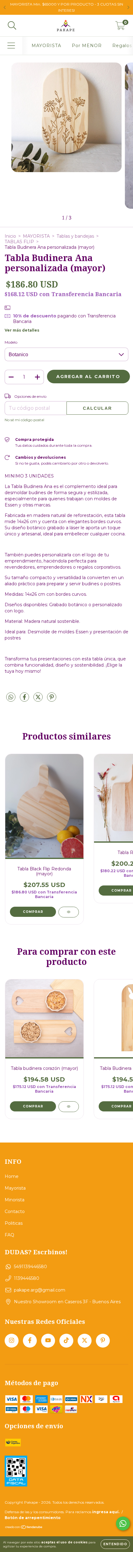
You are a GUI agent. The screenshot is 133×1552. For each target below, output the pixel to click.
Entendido (115, 1544)
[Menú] (11, 46)
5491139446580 (30, 1266)
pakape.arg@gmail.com (39, 1290)
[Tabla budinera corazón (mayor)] (68, 1106)
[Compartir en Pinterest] (51, 699)
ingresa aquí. (105, 1512)
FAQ (9, 1235)
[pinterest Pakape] (103, 1341)
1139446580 (26, 1278)
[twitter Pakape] (85, 1341)
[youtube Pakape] (48, 1341)
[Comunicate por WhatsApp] (123, 1523)
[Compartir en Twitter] (38, 699)
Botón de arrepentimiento (33, 1517)
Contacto (15, 1211)
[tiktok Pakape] (66, 1341)
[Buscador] (12, 26)
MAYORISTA (46, 45)
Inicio (10, 236)
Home (12, 1176)
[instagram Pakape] (12, 1341)
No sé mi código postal (24, 419)
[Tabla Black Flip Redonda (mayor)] (68, 912)
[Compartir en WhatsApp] (10, 697)
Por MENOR (87, 45)
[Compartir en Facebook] (25, 699)
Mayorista (15, 1188)
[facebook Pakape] (30, 1341)
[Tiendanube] (24, 1528)
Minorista (14, 1200)
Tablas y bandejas (75, 236)
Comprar (33, 1106)
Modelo (11, 342)
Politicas (14, 1223)
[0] (120, 27)
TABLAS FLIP (19, 241)
